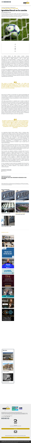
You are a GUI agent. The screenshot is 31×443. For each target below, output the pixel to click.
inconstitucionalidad (21, 177)
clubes (9, 177)
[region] (8, 328)
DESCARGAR (15, 428)
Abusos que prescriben (6, 381)
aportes (25, 177)
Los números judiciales (6, 371)
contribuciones (5, 177)
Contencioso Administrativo (5, 7)
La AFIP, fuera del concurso (6, 201)
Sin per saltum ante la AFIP (6, 226)
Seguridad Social (12, 7)
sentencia (4, 171)
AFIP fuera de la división (5, 213)
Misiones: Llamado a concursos (7, 361)
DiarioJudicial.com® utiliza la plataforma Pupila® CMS (9, 442)
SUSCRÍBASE (15, 437)
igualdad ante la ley (15, 177)
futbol (11, 177)
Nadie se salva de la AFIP (20, 201)
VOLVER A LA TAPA (4, 232)
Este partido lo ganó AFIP (20, 214)
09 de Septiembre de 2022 (6, 12)
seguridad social (4, 178)
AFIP (2, 177)
